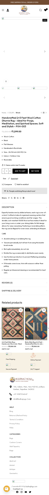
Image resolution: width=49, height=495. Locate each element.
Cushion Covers (16, 442)
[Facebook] (17, 492)
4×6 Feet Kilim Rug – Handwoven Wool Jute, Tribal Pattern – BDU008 (12, 344)
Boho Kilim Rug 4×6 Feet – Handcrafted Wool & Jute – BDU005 (34, 344)
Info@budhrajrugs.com (22, 399)
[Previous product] (41, 113)
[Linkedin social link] (17, 197)
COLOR (11, 113)
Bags (11, 450)
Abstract (13, 461)
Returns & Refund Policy (18, 415)
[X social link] (11, 197)
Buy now (35, 171)
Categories (15, 434)
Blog (11, 411)
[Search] (40, 10)
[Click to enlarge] (6, 81)
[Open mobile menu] (3, 10)
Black (18, 113)
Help (12, 407)
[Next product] (46, 113)
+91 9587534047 (20, 394)
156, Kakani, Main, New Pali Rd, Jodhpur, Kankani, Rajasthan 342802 (29, 388)
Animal (12, 465)
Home (4, 113)
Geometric (14, 473)
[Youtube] (26, 492)
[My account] (7, 10)
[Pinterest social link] (14, 197)
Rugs (11, 438)
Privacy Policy (15, 424)
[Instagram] (21, 492)
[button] (5, 349)
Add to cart (20, 171)
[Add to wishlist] (21, 310)
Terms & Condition (16, 419)
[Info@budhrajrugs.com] (11, 399)
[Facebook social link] (9, 197)
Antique (12, 469)
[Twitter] (30, 492)
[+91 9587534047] (11, 394)
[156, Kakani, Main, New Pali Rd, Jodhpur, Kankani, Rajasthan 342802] (11, 387)
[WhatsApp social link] (20, 197)
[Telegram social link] (23, 197)
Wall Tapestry (15, 446)
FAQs (11, 428)
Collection (15, 457)
